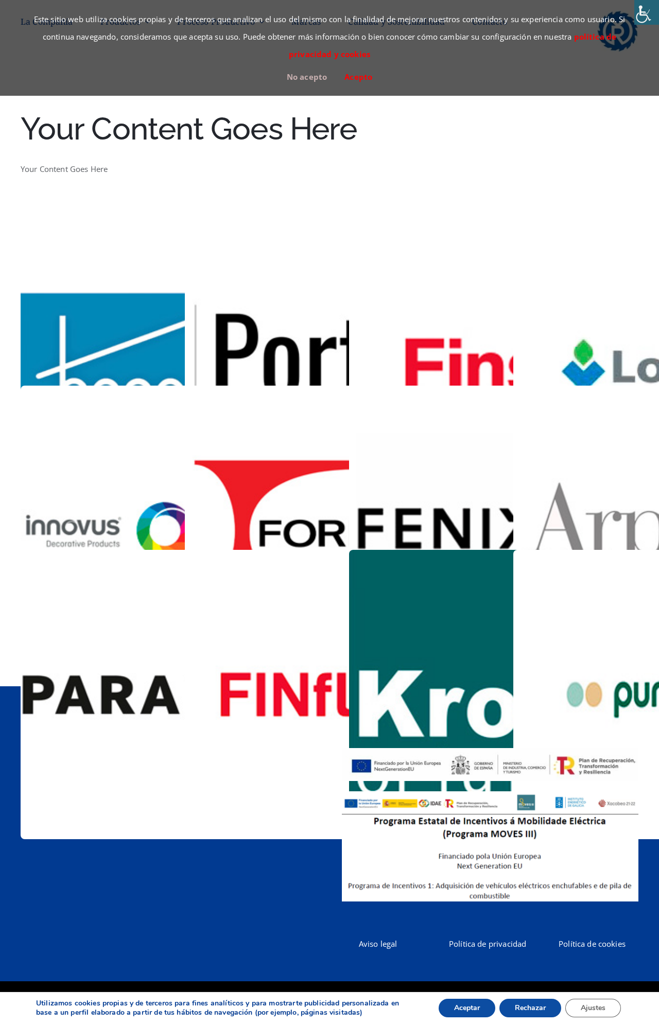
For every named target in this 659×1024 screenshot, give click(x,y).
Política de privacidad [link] (487, 944)
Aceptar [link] (467, 1008)
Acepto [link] (358, 77)
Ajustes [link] (593, 1008)
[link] (646, 12)
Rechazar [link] (530, 1008)
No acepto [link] (307, 77)
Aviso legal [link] (378, 944)
